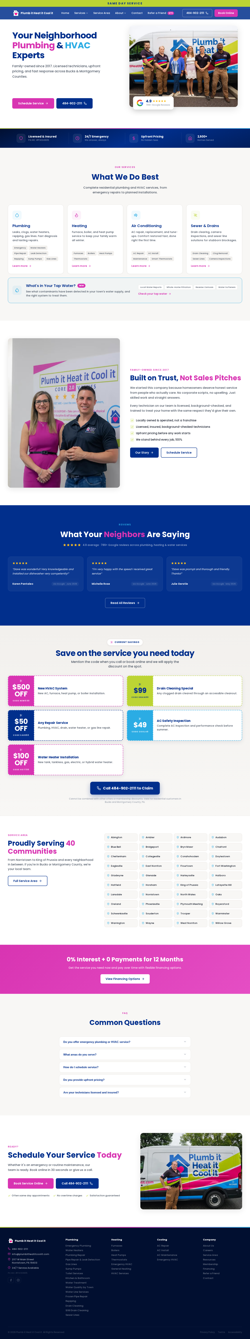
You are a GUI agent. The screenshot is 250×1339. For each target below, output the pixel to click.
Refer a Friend (160, 13)
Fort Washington (225, 866)
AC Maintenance (167, 1255)
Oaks (218, 894)
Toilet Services (74, 1273)
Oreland (116, 904)
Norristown (152, 894)
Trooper (185, 913)
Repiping (71, 1301)
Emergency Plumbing (78, 1245)
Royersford (222, 904)
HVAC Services (120, 1273)
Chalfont (221, 847)
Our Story (142, 453)
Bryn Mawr (186, 847)
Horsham (151, 885)
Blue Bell (116, 847)
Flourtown (186, 866)
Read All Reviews (123, 603)
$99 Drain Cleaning (77, 1310)
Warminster (222, 913)
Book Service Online (28, 1183)
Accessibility (235, 1332)
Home (65, 13)
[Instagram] (18, 1280)
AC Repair (163, 1245)
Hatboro (220, 875)
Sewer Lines (72, 1315)
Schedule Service (31, 103)
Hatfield (116, 885)
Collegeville (153, 856)
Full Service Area (25, 881)
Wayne (150, 923)
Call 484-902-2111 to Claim (128, 788)
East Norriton (154, 866)
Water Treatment (76, 1282)
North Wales (187, 894)
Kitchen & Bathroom (78, 1278)
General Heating (121, 1269)
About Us (208, 1245)
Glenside (151, 875)
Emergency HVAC (121, 1264)
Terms (221, 1332)
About (119, 13)
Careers (208, 1250)
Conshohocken (189, 856)
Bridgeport (152, 847)
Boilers (115, 1250)
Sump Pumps (73, 1269)
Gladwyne (117, 875)
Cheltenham (118, 856)
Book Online (226, 13)
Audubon (220, 837)
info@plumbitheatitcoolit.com (30, 1254)
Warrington (118, 923)
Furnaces (116, 1245)
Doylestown (222, 856)
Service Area (101, 13)
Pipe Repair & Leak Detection (83, 1259)
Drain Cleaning (74, 1306)
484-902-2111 (195, 13)
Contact (137, 13)
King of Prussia (189, 885)
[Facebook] (11, 1280)
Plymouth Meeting (191, 904)
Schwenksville (119, 913)
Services (79, 13)
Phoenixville (153, 904)
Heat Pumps (118, 1255)
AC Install (163, 1250)
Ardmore (185, 837)
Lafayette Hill (223, 885)
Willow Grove (223, 923)
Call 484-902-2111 (75, 1183)
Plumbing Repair (75, 1255)
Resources (209, 1259)
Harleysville (187, 875)
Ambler (150, 837)
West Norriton (188, 923)
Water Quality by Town (79, 1287)
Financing (208, 1269)
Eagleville (116, 866)
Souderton (152, 913)
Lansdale (116, 894)
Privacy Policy (207, 1332)
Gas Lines (71, 1264)
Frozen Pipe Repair (76, 1296)
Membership (210, 1264)
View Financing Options (123, 979)
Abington (116, 837)
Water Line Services (77, 1292)
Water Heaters (74, 1250)
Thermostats (119, 1259)
